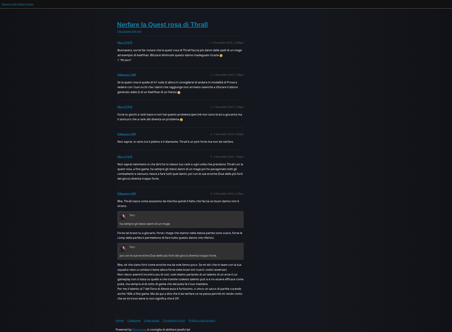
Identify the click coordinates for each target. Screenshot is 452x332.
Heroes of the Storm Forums (17, 4)
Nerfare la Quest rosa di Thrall (162, 24)
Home (120, 320)
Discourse (139, 329)
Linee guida (151, 320)
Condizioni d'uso (174, 320)
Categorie (133, 320)
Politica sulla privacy (202, 320)
